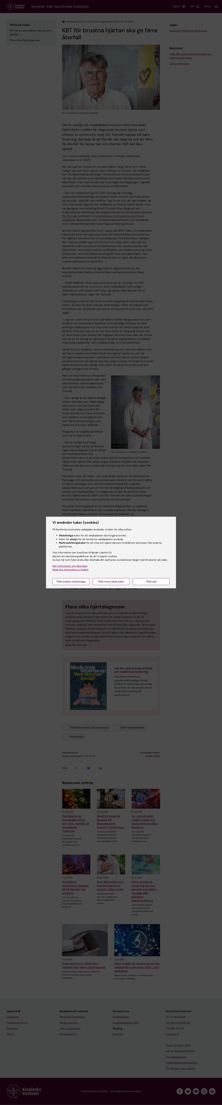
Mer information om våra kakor (70, 566)
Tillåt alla (151, 581)
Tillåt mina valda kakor (111, 581)
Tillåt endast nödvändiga (71, 581)
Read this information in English (70, 569)
